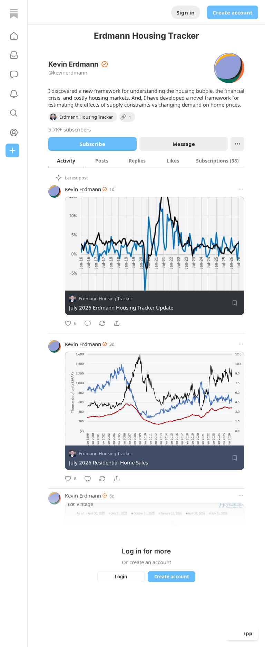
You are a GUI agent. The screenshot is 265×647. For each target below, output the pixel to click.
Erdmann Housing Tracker (105, 298)
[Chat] (14, 74)
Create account (233, 12)
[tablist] (146, 160)
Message (184, 143)
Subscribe (92, 143)
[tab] (66, 160)
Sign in (186, 12)
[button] (14, 36)
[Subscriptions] (14, 55)
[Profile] (14, 132)
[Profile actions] (237, 144)
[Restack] (102, 323)
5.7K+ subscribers (69, 129)
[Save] (234, 302)
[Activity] (14, 94)
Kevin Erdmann (83, 189)
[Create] (12, 150)
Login (121, 577)
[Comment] (88, 323)
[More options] (240, 189)
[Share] (116, 323)
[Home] (14, 14)
